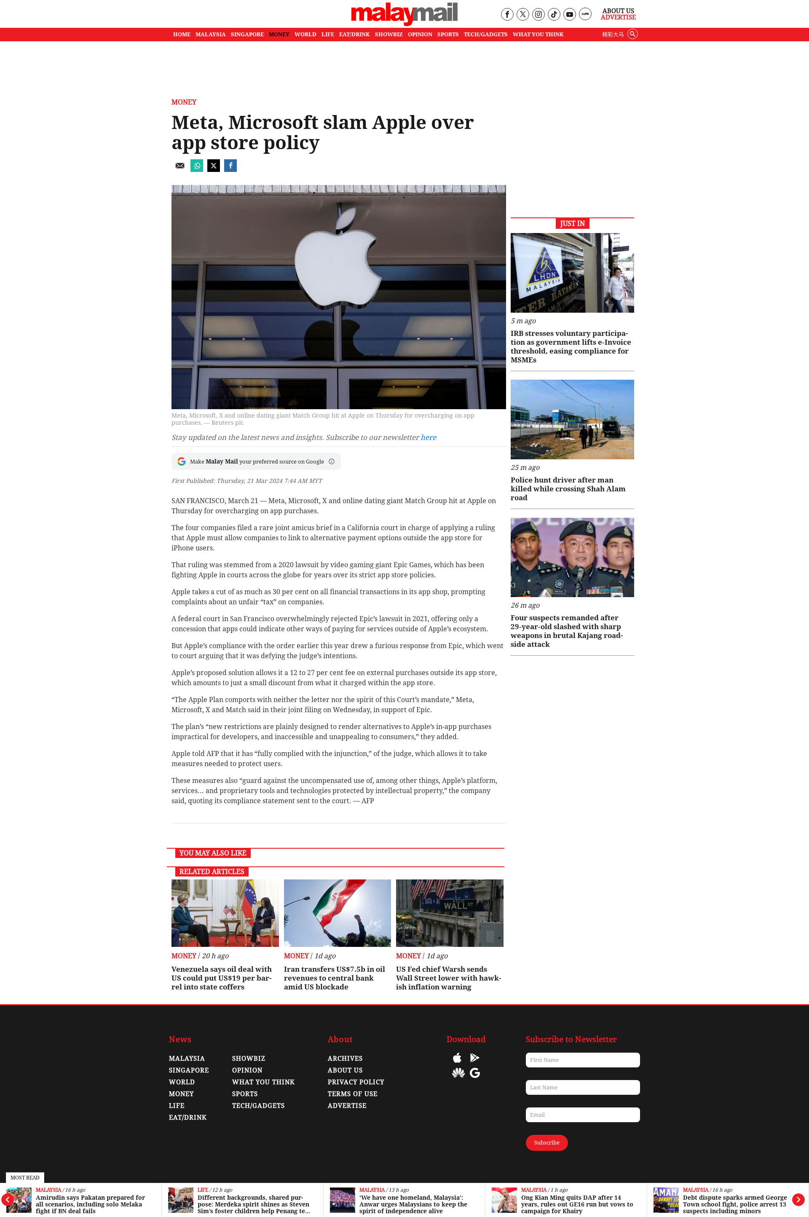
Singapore (189, 1070)
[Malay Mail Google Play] (475, 1064)
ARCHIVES (345, 1058)
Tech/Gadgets (258, 1106)
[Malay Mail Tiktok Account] (553, 15)
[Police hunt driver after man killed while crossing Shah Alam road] (572, 419)
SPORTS (448, 34)
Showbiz (248, 1058)
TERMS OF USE (353, 1094)
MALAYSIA (211, 34)
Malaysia (48, 1190)
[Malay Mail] (404, 24)
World (182, 1082)
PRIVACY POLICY (356, 1082)
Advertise (618, 17)
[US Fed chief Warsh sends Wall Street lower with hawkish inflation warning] (450, 913)
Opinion (247, 1070)
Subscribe (547, 1142)
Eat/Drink (188, 1117)
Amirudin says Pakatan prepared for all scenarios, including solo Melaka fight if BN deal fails (90, 1204)
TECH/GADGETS (486, 34)
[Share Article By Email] (180, 170)
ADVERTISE (347, 1106)
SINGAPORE (247, 34)
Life (203, 1190)
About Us (618, 11)
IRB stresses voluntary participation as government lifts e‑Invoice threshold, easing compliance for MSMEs (571, 346)
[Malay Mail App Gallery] (458, 1079)
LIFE (327, 34)
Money (183, 102)
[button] (331, 461)
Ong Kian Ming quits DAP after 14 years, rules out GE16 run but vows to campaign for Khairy (577, 1204)
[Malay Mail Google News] (475, 1079)
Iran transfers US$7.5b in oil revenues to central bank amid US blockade (334, 978)
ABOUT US (345, 1070)
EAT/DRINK (354, 34)
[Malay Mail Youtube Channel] (569, 15)
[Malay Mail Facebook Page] (507, 15)
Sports (245, 1094)
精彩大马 (613, 34)
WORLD (305, 34)
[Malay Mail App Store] (457, 1064)
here (428, 437)
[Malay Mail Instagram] (538, 15)
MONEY (279, 34)
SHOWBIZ (389, 34)
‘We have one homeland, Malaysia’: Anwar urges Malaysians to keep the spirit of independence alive (413, 1204)
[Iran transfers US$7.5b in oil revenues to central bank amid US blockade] (337, 913)
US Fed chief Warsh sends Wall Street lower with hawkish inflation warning (448, 978)
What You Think (538, 34)
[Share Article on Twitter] (213, 170)
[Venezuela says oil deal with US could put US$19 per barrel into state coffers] (225, 913)
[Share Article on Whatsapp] (196, 170)
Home (181, 34)
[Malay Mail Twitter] (523, 15)
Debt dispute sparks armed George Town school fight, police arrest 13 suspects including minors (735, 1204)
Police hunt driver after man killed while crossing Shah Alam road (568, 489)
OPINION (420, 34)
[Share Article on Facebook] (230, 170)
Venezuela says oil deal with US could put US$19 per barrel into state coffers (221, 978)
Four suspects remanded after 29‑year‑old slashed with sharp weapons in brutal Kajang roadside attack (567, 631)
